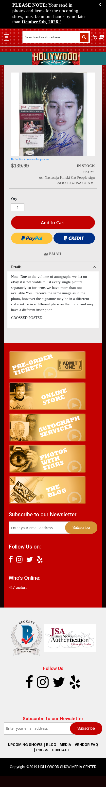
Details (16, 267)
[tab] (53, 266)
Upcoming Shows (25, 744)
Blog (51, 744)
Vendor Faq (86, 744)
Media (65, 744)
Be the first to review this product (30, 159)
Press (42, 750)
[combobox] (56, 37)
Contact (61, 750)
